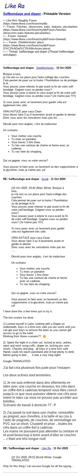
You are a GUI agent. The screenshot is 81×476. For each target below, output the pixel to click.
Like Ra (46, 448)
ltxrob (45, 179)
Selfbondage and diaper (22, 14)
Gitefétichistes (45, 67)
